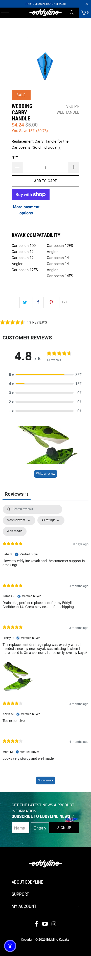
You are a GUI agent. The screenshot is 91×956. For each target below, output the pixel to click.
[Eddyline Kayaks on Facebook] (36, 924)
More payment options (26, 210)
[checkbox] (15, 531)
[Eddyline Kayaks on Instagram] (54, 924)
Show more (45, 780)
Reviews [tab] (17, 494)
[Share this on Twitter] (24, 302)
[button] (45, 375)
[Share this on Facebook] (38, 302)
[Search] (73, 12)
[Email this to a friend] (64, 302)
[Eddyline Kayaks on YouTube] (45, 924)
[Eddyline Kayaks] (45, 13)
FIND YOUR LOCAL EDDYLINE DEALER (45, 4)
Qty (15, 157)
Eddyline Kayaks (58, 939)
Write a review (45, 473)
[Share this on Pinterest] (51, 302)
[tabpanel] (45, 646)
